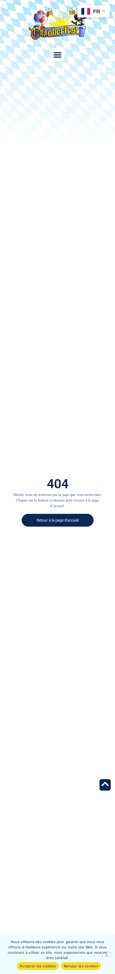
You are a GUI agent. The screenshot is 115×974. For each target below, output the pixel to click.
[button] (57, 54)
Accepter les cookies (38, 966)
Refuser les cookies (81, 966)
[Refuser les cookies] (106, 954)
